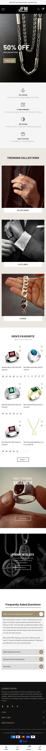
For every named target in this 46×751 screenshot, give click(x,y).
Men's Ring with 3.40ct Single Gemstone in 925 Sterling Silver (20, 442)
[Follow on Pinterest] (12, 706)
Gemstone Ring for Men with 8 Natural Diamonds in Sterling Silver (21, 367)
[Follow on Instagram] (7, 706)
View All (22, 459)
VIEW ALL (23, 567)
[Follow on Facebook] (2, 706)
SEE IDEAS (23, 518)
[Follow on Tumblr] (17, 706)
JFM (41, 733)
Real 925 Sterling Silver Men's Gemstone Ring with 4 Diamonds (20, 405)
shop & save (9, 60)
